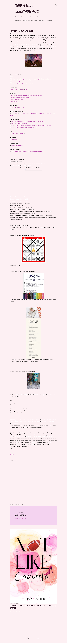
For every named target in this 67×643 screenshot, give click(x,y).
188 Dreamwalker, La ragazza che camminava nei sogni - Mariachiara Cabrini (31, 79)
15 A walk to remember (16, 145)
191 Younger (14, 101)
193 (23, 89)
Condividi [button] (12, 454)
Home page (18, 20)
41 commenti (24, 518)
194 (27, 89)
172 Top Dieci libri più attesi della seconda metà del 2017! (25, 127)
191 (16, 89)
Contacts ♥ (20, 515)
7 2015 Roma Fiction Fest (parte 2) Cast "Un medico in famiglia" (27, 151)
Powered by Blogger (35, 638)
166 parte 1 (14, 113)
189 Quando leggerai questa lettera (20, 97)
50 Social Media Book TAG (17, 133)
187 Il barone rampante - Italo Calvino (20, 77)
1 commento (18, 611)
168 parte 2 (42, 113)
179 (23, 107)
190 (12, 89)
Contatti (42, 20)
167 (28, 113)
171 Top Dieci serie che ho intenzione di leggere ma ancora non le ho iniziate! (31, 125)
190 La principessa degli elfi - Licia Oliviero (22, 83)
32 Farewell (14, 139)
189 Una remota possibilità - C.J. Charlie (21, 81)
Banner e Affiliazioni (30, 20)
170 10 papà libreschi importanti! (19, 123)
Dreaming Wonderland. (27, 9)
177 (16, 107)
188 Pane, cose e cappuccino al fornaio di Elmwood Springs (26, 95)
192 (20, 89)
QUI (16, 229)
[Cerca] (56, 5)
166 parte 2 (22, 113)
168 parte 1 (34, 113)
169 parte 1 (49, 113)
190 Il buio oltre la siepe (17, 99)
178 (19, 107)
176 (12, 107)
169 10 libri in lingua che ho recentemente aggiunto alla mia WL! (27, 121)
